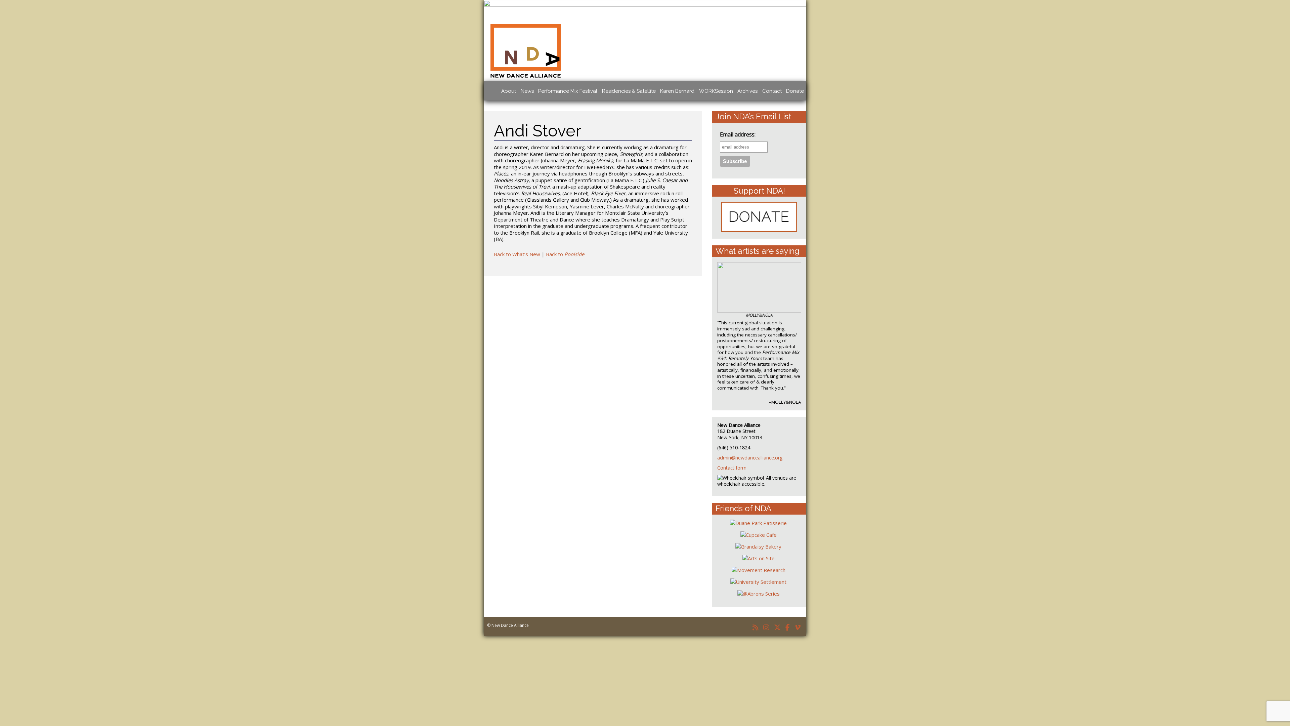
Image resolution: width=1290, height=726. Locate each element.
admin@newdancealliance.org (750, 457)
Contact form (731, 468)
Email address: (738, 134)
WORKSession (716, 91)
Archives (747, 91)
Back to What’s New (517, 254)
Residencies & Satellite (629, 91)
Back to (565, 254)
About (508, 91)
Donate (795, 91)
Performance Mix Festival (567, 91)
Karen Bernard (677, 91)
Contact (772, 91)
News (527, 91)
